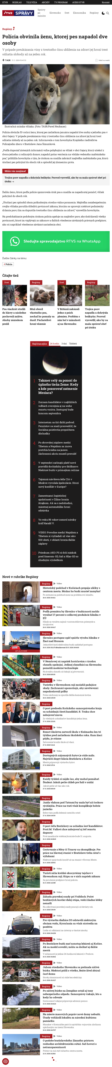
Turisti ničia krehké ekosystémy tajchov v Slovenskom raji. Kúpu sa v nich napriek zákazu (71, 874)
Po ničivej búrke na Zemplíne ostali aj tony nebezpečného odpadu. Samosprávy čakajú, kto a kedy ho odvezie (72, 994)
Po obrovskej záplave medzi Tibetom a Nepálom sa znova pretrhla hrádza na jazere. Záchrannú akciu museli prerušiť (57, 448)
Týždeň (73, 343)
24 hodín (54, 343)
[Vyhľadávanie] (108, 13)
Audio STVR (78, 2)
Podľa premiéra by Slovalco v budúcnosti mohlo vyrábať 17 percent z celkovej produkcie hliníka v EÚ (72, 615)
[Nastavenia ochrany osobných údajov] (5, 1061)
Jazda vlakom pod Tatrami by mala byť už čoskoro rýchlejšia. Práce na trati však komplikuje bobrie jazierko (73, 806)
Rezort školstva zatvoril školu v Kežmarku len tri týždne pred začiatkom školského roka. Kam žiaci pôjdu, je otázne (72, 735)
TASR (7, 60)
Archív (46, 2)
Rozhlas (17, 2)
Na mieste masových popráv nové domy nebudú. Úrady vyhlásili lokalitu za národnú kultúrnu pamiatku (72, 1018)
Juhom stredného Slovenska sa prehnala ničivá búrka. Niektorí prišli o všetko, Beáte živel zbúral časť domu (71, 970)
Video (59, 583)
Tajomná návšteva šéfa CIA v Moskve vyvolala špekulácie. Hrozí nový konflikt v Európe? (58, 483)
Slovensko (55, 12)
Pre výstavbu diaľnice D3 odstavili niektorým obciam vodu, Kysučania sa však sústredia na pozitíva (70, 923)
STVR (5, 2)
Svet (67, 12)
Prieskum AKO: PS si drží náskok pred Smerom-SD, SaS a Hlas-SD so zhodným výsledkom (58, 556)
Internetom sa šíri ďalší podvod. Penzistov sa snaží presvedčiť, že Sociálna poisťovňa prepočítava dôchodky (57, 428)
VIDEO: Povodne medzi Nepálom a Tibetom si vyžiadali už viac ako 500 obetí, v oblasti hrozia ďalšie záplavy (58, 538)
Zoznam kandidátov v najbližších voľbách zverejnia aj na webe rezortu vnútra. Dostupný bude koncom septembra (57, 408)
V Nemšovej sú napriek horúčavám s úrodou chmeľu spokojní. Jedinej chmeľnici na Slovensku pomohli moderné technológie (72, 665)
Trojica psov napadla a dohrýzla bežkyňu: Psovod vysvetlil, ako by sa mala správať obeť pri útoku (96, 318)
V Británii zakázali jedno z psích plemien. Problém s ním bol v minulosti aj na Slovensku (68, 316)
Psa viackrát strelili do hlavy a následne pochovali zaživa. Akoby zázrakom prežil (14, 316)
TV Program (61, 2)
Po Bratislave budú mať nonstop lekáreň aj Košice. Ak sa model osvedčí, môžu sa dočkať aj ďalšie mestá (72, 947)
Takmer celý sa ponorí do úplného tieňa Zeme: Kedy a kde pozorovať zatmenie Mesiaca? (58, 386)
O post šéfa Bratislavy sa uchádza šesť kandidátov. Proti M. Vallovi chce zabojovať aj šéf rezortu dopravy (73, 829)
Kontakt (106, 2)
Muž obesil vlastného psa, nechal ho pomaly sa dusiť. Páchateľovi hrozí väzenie (42, 316)
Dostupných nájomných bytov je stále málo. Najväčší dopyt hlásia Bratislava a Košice (69, 757)
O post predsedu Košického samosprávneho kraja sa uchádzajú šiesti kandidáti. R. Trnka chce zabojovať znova (72, 712)
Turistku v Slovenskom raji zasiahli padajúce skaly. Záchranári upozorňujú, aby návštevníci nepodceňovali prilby (70, 688)
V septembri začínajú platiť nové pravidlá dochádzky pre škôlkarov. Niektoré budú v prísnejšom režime (58, 466)
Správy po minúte (42, 12)
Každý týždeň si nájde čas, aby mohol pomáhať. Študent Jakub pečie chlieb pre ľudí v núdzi (71, 780)
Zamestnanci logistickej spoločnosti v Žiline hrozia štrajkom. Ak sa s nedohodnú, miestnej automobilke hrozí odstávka (55, 503)
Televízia (31, 2)
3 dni (64, 343)
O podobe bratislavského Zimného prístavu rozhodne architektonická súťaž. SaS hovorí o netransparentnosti (70, 1044)
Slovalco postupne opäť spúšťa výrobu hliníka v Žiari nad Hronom (71, 639)
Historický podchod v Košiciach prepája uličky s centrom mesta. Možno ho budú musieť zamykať (71, 589)
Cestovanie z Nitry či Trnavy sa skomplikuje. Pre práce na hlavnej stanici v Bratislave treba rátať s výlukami (72, 853)
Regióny (94, 12)
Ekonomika (79, 12)
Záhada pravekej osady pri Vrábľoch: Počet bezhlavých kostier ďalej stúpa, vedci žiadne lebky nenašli (72, 900)
